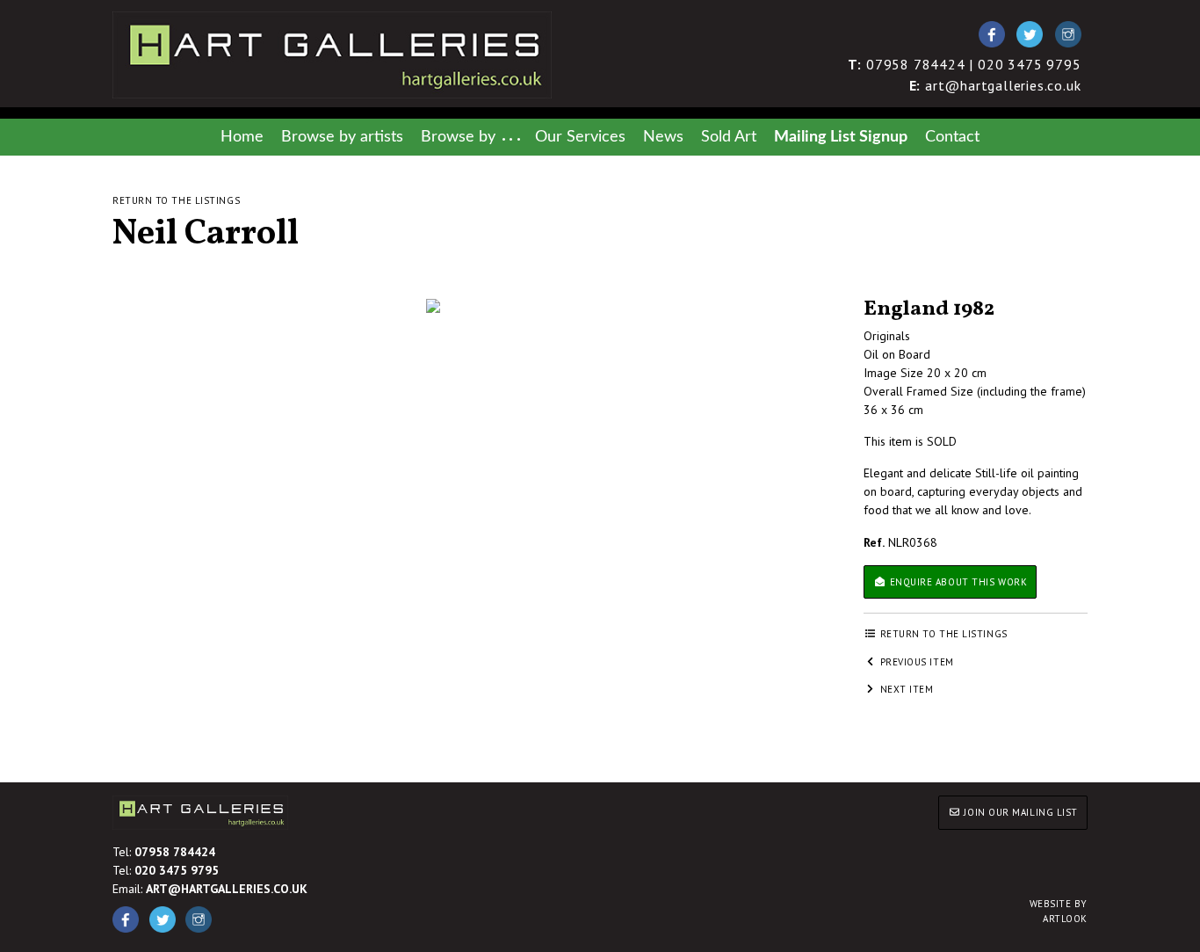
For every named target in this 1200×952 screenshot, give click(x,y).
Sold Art (728, 136)
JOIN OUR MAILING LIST (1019, 812)
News (663, 136)
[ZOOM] (433, 306)
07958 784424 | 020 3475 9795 (964, 64)
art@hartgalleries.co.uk (995, 85)
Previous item (915, 662)
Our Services (580, 136)
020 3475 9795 (176, 870)
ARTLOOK (1059, 911)
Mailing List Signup (840, 136)
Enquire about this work (956, 582)
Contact (952, 136)
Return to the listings (176, 200)
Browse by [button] (458, 136)
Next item (905, 689)
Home (242, 136)
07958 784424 (174, 852)
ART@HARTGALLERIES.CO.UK (226, 889)
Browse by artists (342, 136)
